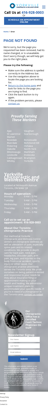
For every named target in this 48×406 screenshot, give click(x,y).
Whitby (11, 160)
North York (30, 148)
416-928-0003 (33, 12)
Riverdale (12, 142)
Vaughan (29, 130)
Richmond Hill (31, 142)
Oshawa (28, 145)
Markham (29, 151)
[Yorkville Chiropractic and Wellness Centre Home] (24, 6)
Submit (24, 358)
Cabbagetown (14, 157)
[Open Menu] (44, 7)
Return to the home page (22, 85)
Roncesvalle (30, 139)
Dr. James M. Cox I (32, 383)
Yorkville (28, 160)
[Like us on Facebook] (6, 304)
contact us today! (33, 294)
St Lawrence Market (13, 135)
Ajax (9, 130)
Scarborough (31, 133)
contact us (14, 103)
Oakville (11, 148)
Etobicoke (29, 154)
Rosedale (12, 139)
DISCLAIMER (27, 379)
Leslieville (12, 154)
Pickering (12, 145)
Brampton (29, 157)
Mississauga (13, 151)
